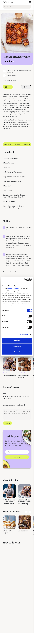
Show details (24, 334)
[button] (30, 512)
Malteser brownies (9, 376)
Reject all (17, 352)
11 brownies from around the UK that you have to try (24, 502)
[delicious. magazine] (8, 2)
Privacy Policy (24, 462)
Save (9, 87)
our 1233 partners (13, 288)
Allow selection (17, 346)
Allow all (17, 340)
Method (17, 144)
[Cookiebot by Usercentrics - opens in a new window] (24, 279)
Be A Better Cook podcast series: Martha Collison (9, 502)
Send (27, 87)
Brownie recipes (23, 531)
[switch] (29, 316)
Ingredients (8, 144)
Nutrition (27, 144)
